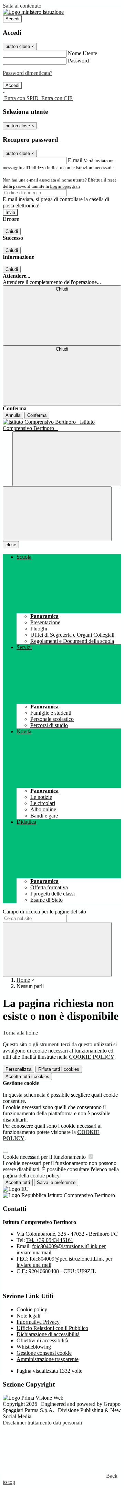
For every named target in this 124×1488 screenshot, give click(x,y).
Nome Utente (82, 53)
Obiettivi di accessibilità (42, 1340)
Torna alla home (20, 1033)
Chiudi (12, 231)
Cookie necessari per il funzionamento (45, 1157)
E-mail (75, 160)
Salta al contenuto (22, 6)
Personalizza (18, 1069)
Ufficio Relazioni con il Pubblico (52, 1328)
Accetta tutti (27, 1076)
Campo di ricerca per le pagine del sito (44, 911)
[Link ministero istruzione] (33, 12)
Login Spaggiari (65, 186)
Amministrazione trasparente (48, 1359)
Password (78, 60)
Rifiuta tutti (58, 1069)
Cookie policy (32, 1309)
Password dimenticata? (27, 73)
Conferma (36, 415)
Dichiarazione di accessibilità (48, 1334)
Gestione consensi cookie (44, 1353)
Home (23, 980)
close (11, 544)
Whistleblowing (34, 1347)
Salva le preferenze (56, 1182)
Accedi (12, 18)
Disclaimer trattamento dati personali (42, 1423)
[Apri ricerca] (66, 458)
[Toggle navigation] (57, 513)
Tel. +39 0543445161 (49, 1240)
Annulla (13, 415)
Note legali (28, 1316)
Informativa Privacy (38, 1322)
